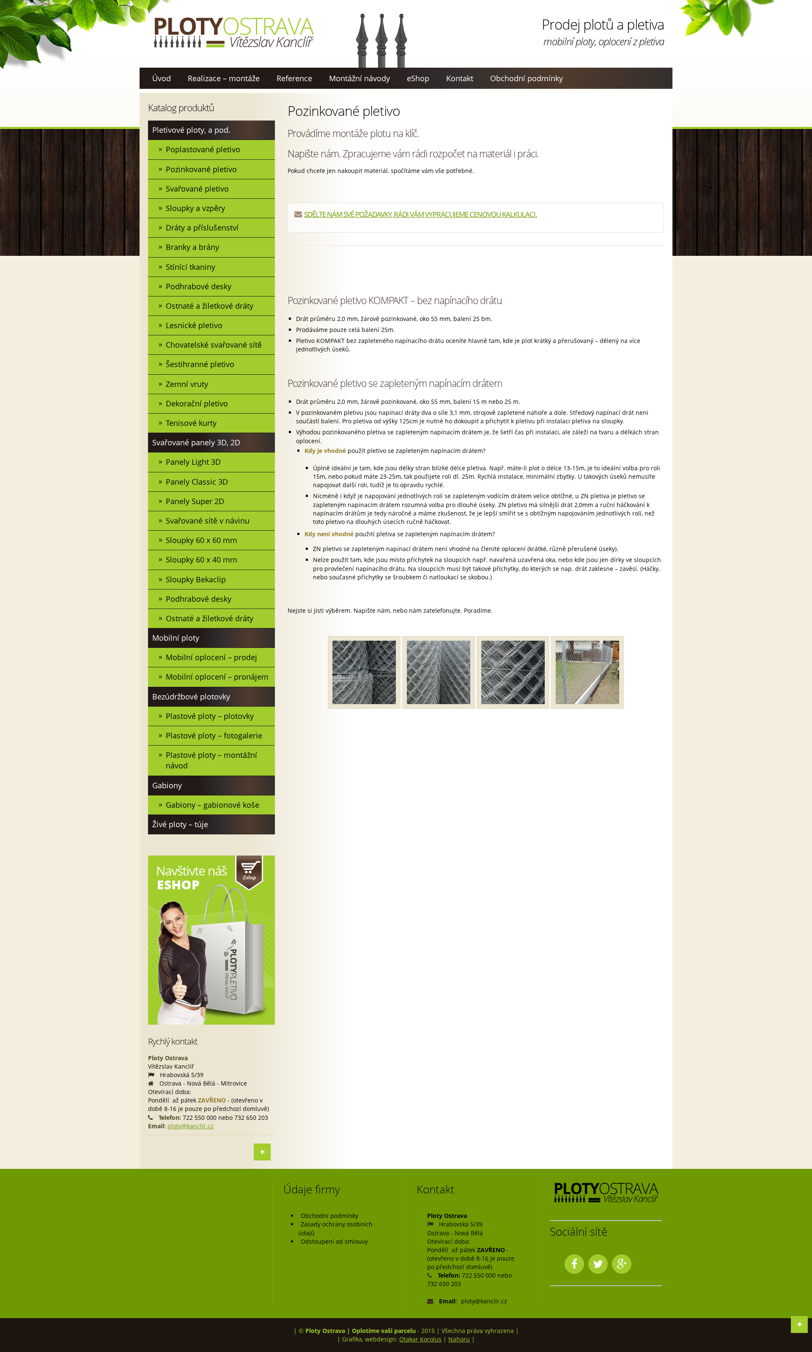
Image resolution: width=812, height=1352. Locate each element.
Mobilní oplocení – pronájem (217, 677)
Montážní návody (359, 78)
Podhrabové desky (198, 286)
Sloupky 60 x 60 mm (201, 540)
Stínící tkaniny (190, 267)
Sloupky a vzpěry (195, 208)
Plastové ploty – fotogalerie (214, 735)
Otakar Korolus (420, 1339)
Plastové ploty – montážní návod (211, 760)
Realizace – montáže (224, 78)
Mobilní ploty (175, 638)
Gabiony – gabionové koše (212, 805)
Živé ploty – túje (180, 824)
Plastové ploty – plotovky (210, 716)
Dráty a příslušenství (202, 227)
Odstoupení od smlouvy (334, 1241)
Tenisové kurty (191, 423)
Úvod (161, 78)
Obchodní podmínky (526, 78)
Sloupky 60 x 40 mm (201, 559)
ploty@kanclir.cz (190, 1126)
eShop (418, 78)
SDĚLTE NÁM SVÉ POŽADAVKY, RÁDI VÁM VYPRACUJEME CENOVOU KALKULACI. (420, 214)
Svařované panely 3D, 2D (196, 442)
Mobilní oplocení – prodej (211, 657)
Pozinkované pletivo (201, 169)
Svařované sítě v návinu (208, 521)
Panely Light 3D (193, 462)
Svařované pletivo (197, 189)
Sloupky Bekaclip (196, 579)
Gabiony (167, 785)
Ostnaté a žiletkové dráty (209, 306)
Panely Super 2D (195, 501)
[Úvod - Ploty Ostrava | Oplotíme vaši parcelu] (233, 32)
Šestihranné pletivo (200, 364)
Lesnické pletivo (194, 325)
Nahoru (459, 1339)
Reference (294, 78)
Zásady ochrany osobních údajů (335, 1228)
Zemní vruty (187, 384)
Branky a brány (192, 247)
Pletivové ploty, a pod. (191, 130)
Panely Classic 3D (197, 482)
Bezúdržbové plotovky (191, 696)
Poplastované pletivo (203, 149)
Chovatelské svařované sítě (214, 345)
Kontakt (459, 78)
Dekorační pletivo (197, 403)
